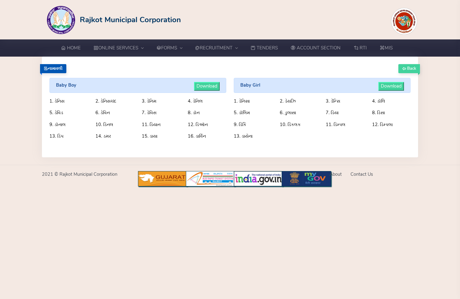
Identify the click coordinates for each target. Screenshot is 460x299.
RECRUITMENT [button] (216, 48)
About (336, 174)
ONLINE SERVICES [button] (118, 48)
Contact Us (361, 174)
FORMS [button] (169, 48)
